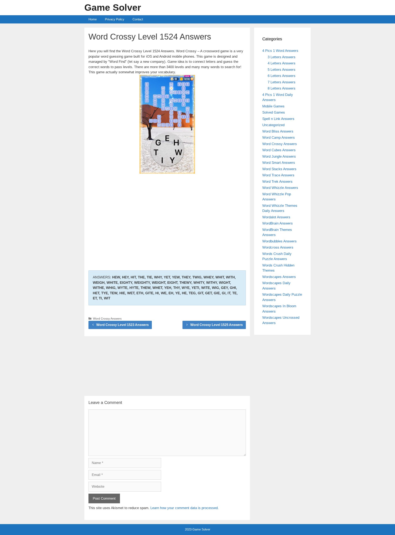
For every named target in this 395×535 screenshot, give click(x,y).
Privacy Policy (114, 19)
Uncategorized (273, 125)
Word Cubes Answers (279, 150)
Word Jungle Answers (279, 156)
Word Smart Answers (278, 163)
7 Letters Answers (281, 82)
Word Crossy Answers (107, 318)
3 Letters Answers (281, 57)
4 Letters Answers (281, 63)
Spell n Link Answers (278, 119)
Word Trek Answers (277, 182)
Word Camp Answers (278, 138)
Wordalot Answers (276, 217)
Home (92, 19)
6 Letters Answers (281, 76)
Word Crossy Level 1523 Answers (122, 325)
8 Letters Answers (281, 88)
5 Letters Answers (281, 70)
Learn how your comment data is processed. (184, 508)
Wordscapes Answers (279, 277)
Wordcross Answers (277, 247)
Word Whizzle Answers (280, 188)
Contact (137, 19)
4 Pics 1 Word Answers (280, 51)
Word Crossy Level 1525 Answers (216, 325)
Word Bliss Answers (277, 131)
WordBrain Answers (277, 223)
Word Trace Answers (278, 175)
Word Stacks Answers (279, 169)
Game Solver (112, 7)
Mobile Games (273, 106)
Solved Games (273, 112)
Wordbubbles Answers (279, 241)
